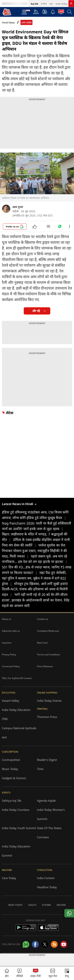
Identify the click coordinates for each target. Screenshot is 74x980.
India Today (62, 3)
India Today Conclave (15, 810)
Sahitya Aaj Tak (11, 800)
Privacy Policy (9, 654)
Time (40, 769)
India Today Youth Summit (19, 828)
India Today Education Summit (16, 850)
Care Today (9, 878)
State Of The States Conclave (49, 832)
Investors (7, 642)
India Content (45, 878)
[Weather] (36, 12)
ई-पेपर (44, 3)
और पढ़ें (36, 310)
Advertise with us (11, 630)
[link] (71, 3)
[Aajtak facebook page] (35, 944)
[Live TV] (61, 12)
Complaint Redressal (48, 630)
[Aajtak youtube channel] (63, 944)
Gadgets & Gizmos (14, 778)
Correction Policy (11, 666)
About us (6, 619)
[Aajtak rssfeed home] (54, 944)
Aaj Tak (34, 3)
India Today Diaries (49, 700)
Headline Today (47, 887)
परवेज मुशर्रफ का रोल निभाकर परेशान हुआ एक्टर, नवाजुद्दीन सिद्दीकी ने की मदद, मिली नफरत (34, 550)
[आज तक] (7, 11)
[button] (67, 973)
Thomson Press (47, 717)
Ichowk (46, 905)
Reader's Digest (47, 760)
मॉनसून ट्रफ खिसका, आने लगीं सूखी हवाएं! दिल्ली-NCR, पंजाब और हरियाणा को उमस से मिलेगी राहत (35, 589)
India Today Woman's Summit (51, 814)
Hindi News (8, 22)
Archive (61, 905)
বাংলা (51, 3)
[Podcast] (44, 11)
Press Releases (45, 666)
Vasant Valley (10, 700)
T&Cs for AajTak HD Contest (17, 678)
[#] (60, 227)
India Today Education (16, 710)
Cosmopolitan (11, 760)
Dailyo (32, 905)
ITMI (5, 719)
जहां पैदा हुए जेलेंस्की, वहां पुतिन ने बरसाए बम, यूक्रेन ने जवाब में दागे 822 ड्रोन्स (34, 578)
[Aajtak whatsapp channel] (26, 944)
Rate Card (42, 642)
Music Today (10, 769)
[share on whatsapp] (69, 913)
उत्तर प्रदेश (26, 22)
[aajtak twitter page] (44, 944)
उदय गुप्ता (17, 207)
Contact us (42, 619)
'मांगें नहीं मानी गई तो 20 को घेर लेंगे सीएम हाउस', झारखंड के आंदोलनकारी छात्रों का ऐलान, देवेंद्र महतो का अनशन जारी (35, 600)
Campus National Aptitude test (19, 732)
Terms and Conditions (48, 654)
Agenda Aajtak (46, 800)
